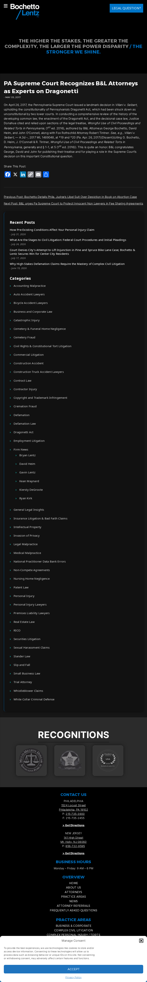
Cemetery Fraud (24, 337)
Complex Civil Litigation (73, 930)
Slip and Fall (22, 665)
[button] (141, 941)
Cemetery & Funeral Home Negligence (40, 329)
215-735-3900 (75, 813)
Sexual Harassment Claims (32, 647)
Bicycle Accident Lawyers (31, 303)
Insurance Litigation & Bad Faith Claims (40, 518)
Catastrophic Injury (27, 320)
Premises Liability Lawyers (32, 613)
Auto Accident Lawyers (29, 294)
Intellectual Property (27, 527)
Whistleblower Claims (28, 691)
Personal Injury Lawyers (30, 604)
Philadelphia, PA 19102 (73, 809)
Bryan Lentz (27, 455)
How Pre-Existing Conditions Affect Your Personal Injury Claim (52, 230)
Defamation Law (25, 423)
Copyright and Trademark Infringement (40, 398)
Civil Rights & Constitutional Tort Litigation (42, 346)
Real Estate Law (24, 622)
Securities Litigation (27, 639)
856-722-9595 (75, 846)
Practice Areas (73, 896)
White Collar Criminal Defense (34, 699)
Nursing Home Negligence (32, 578)
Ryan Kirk (25, 498)
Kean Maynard (29, 481)
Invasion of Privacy (27, 535)
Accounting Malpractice (30, 286)
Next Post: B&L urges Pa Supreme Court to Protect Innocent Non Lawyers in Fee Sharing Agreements (73, 203)
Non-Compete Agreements (32, 570)
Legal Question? (126, 8)
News (73, 901)
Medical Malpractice (27, 553)
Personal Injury (24, 596)
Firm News (21, 449)
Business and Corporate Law (33, 311)
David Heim (27, 464)
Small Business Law (27, 673)
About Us (73, 887)
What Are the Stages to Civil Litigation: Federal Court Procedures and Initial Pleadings (68, 240)
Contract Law (22, 380)
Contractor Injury (25, 389)
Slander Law (22, 656)
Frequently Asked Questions (73, 910)
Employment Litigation (29, 441)
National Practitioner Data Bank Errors (40, 561)
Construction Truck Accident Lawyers (39, 372)
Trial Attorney (23, 682)
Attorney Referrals (73, 905)
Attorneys (73, 892)
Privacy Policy (73, 977)
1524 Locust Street (73, 805)
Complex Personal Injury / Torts (73, 934)
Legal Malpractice (26, 544)
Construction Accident (28, 363)
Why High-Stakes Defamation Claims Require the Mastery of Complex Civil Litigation (67, 264)
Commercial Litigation (29, 354)
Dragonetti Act (23, 432)
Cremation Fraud (25, 406)
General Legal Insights (29, 509)
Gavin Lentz (27, 472)
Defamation (22, 415)
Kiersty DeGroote (31, 489)
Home (73, 883)
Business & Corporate (73, 925)
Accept (74, 969)
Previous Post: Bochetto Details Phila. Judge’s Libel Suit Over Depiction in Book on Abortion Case (70, 197)
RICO (17, 630)
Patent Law (21, 587)
